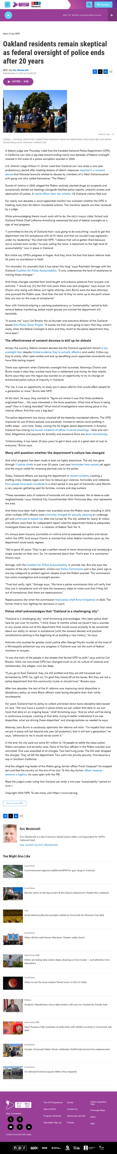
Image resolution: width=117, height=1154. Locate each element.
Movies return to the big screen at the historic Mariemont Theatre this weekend (66, 892)
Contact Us (72, 1109)
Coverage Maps (97, 1110)
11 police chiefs (24, 464)
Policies (70, 1122)
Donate (104, 4)
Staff (92, 1123)
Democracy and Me (76, 1116)
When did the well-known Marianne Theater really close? (54, 937)
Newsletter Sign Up (53, 1122)
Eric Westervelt (20, 70)
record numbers (79, 475)
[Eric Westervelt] (10, 833)
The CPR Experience (53, 1102)
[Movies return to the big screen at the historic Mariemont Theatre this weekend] (13, 893)
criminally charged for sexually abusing (68, 514)
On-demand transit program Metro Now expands (50, 1071)
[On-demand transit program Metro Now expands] (13, 1072)
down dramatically (96, 434)
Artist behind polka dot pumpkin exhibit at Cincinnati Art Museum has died (64, 915)
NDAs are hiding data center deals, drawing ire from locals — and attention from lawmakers (67, 961)
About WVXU (50, 1109)
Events (70, 1102)
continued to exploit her (29, 518)
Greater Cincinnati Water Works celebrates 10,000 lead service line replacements (67, 1049)
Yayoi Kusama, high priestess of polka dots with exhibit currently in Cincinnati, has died (68, 1028)
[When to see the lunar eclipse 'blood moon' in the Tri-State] (13, 983)
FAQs (93, 1117)
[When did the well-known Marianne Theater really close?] (13, 938)
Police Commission (72, 569)
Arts (26, 910)
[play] (8, 15)
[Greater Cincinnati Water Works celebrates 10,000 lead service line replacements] (13, 1050)
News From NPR (11, 33)
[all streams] (112, 15)
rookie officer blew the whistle (52, 193)
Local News (29, 866)
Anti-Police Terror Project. (28, 325)
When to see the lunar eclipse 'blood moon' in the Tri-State (55, 982)
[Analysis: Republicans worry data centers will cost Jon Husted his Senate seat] (13, 1005)
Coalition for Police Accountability (36, 270)
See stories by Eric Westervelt (39, 845)
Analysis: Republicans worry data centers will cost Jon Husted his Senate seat (65, 1004)
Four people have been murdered (25, 484)
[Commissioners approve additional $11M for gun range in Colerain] (13, 871)
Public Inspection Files (98, 1103)
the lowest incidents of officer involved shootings (59, 430)
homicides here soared (85, 464)
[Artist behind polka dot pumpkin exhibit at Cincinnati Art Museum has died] (13, 916)
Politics (27, 1000)
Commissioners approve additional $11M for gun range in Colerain (59, 870)
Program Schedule (52, 1116)
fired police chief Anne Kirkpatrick (75, 599)
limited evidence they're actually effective (56, 352)
